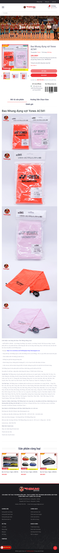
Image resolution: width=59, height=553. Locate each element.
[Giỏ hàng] (49, 7)
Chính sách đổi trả (35, 516)
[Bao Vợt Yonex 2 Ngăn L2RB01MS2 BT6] (10, 461)
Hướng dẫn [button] (5, 508)
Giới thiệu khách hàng (36, 531)
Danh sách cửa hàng (35, 529)
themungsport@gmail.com (37, 504)
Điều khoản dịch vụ (6, 519)
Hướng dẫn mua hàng (7, 512)
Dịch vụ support (34, 534)
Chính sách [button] (34, 508)
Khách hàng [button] (34, 523)
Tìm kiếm (4, 527)
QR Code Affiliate (36, 84)
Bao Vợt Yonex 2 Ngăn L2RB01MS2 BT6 (12, 472)
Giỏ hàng (4, 534)
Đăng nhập (39, 1)
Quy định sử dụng (35, 519)
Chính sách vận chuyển (36, 514)
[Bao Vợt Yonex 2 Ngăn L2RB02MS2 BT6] (48, 461)
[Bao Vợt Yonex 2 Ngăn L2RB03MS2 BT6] (29, 461)
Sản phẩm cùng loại (29, 448)
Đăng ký (47, 1)
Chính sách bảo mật (35, 512)
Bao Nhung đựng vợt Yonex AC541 (51, 84)
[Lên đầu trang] (55, 548)
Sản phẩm (54, 6)
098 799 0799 (40, 80)
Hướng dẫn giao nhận (7, 516)
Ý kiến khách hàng (35, 527)
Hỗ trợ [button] (4, 523)
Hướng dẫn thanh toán (7, 514)
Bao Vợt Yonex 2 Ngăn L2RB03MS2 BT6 (31, 472)
